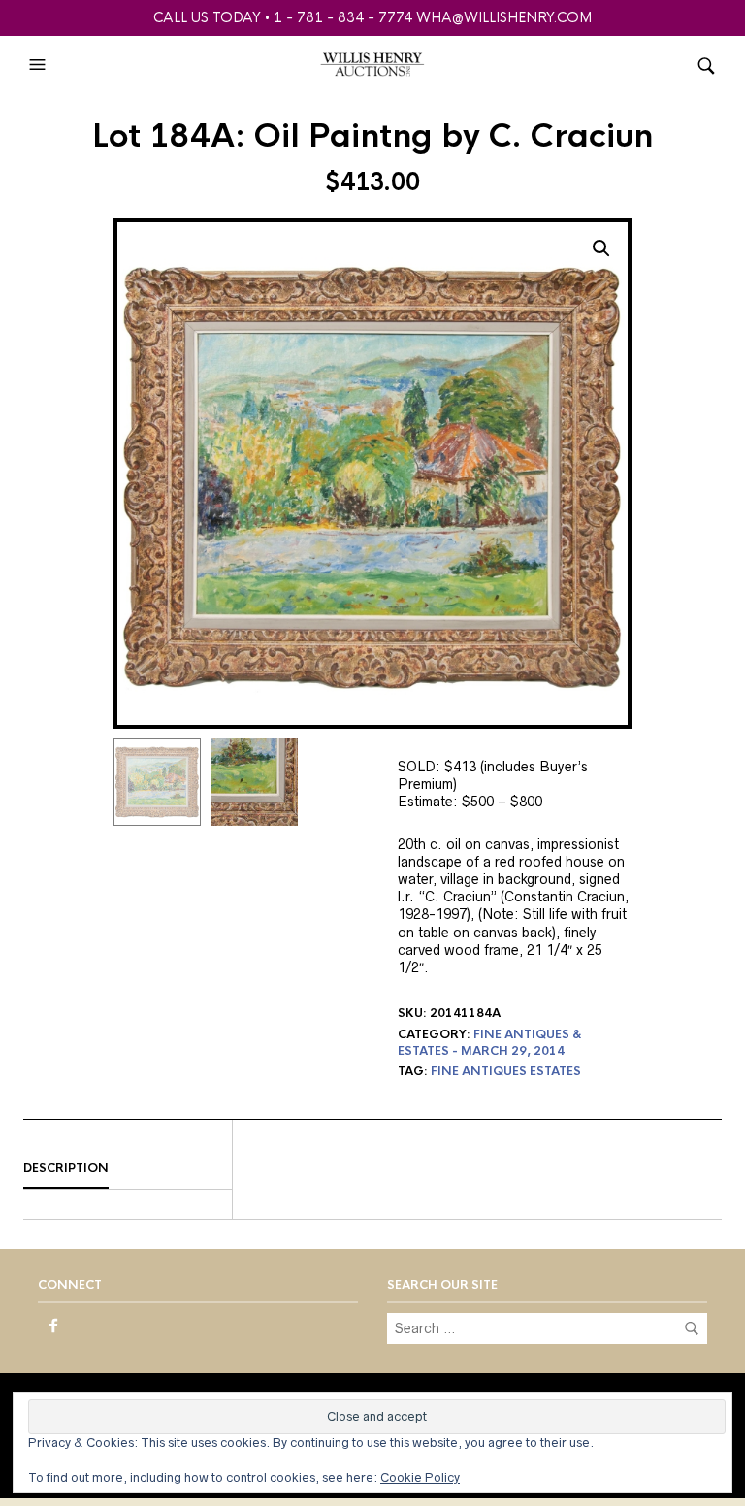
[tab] (127, 1169)
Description (66, 1168)
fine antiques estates (506, 1071)
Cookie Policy (420, 1477)
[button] (39, 65)
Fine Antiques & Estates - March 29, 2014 (490, 1043)
